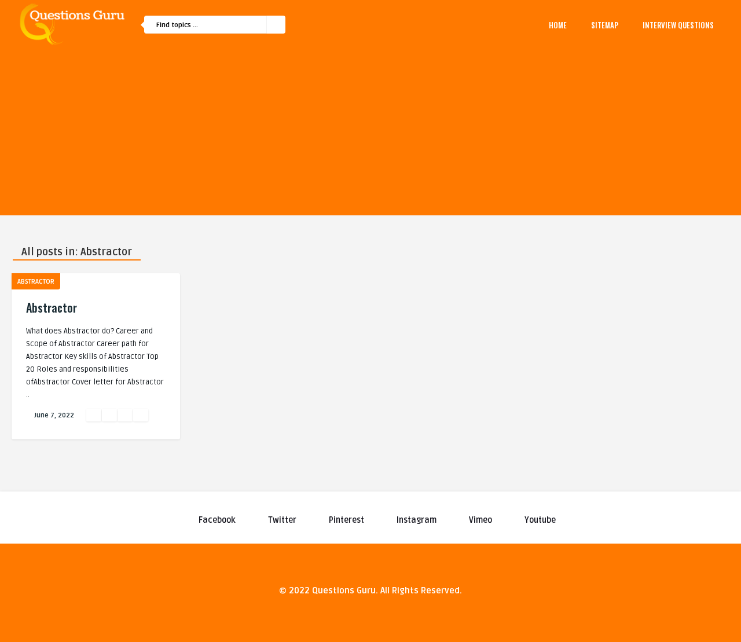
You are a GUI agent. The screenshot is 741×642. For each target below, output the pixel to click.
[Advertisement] (370, 134)
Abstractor (35, 281)
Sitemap (604, 25)
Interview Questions (678, 25)
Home (558, 25)
